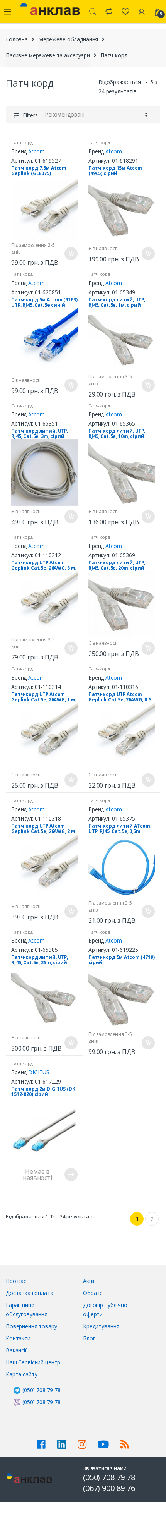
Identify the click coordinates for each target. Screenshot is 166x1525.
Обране (93, 1293)
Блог (89, 1338)
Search (92, 11)
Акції (89, 1281)
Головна (17, 39)
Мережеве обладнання (68, 39)
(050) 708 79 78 (41, 1390)
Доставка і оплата (29, 1293)
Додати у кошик (71, 253)
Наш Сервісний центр (33, 1362)
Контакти (18, 1338)
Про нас (16, 1281)
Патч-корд (22, 142)
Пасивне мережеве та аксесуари (48, 55)
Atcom (36, 151)
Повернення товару (31, 1326)
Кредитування (101, 1326)
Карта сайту (21, 1374)
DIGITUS (38, 1072)
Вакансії (16, 1350)
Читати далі (71, 1174)
